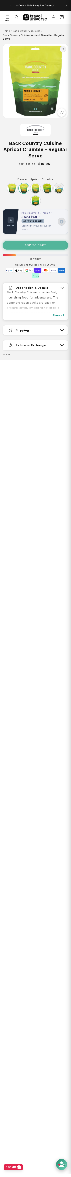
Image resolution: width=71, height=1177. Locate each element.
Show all (58, 315)
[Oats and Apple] (58, 188)
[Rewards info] (62, 222)
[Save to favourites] (61, 112)
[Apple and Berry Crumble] (47, 188)
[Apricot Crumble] (23, 188)
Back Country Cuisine (27, 30)
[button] (7, 17)
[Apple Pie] (12, 188)
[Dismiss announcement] (66, 5)
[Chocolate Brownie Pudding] (35, 188)
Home (6, 30)
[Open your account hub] (61, 1164)
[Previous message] (11, 5)
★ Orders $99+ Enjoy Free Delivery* (35, 5)
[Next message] (60, 5)
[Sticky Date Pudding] (35, 200)
